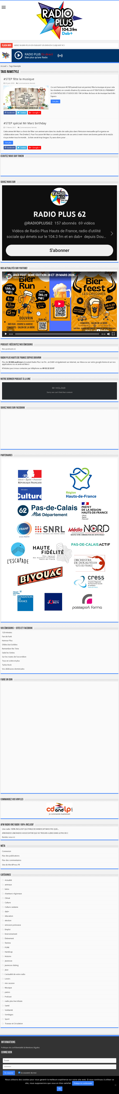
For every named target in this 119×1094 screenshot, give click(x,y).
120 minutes (7, 632)
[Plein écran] (113, 334)
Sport (7, 1019)
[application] (59, 304)
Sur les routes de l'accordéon (14, 657)
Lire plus (55, 101)
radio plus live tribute (13, 1001)
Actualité (8, 880)
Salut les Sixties (8, 653)
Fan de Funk (7, 636)
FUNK (7, 947)
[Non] (115, 1085)
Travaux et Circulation (14, 1023)
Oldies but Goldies (9, 645)
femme (8, 943)
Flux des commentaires (11, 860)
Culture (8, 903)
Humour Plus (7, 640)
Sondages (9, 1015)
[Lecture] (5, 334)
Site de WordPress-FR (11, 865)
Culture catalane (11, 907)
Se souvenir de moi (28, 1073)
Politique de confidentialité (83, 1083)
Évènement (9, 938)
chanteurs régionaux (13, 894)
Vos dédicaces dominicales (13, 669)
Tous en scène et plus (11, 661)
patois (7, 992)
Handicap (9, 952)
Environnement (11, 934)
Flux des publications (10, 856)
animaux (8, 885)
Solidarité (9, 1010)
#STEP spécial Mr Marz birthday (24, 123)
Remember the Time (10, 649)
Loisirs (7, 979)
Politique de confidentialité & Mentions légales (20, 1047)
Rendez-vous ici (8, 837)
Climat (7, 898)
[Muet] (108, 334)
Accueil (3, 66)
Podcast (8, 997)
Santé (7, 1006)
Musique (8, 988)
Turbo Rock (6, 665)
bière (7, 889)
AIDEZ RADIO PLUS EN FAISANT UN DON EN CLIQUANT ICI (39, 45)
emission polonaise (13, 925)
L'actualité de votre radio (15, 974)
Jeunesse (8, 961)
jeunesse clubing (12, 965)
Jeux (6, 970)
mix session (10, 983)
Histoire (8, 956)
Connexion (6, 851)
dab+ (7, 911)
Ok (59, 1089)
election (8, 920)
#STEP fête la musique (18, 79)
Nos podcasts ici (9, 349)
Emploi (7, 929)
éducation (9, 916)
